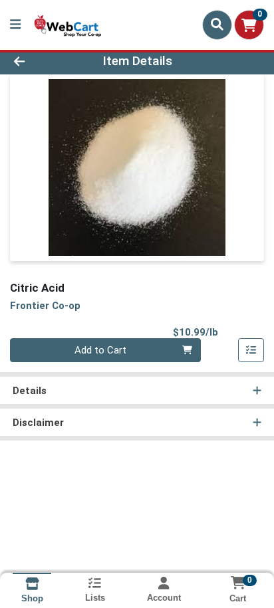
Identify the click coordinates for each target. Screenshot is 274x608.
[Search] (217, 24)
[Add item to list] (251, 350)
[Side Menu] (15, 25)
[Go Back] (42, 61)
